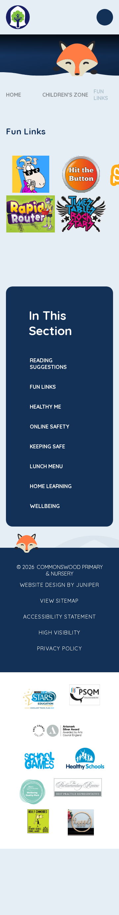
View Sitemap (59, 600)
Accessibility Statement (59, 616)
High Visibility (59, 632)
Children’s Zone (65, 94)
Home (13, 94)
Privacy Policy (59, 648)
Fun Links (101, 94)
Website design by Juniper (59, 585)
